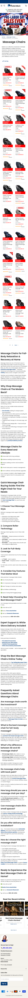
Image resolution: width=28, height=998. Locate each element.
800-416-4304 (7, 948)
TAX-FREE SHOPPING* (14, 1)
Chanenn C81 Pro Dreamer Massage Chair (20, 332)
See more (13, 930)
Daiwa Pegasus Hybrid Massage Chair (20, 197)
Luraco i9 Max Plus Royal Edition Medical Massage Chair (7, 244)
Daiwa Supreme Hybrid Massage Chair (7, 102)
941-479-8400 (8, 965)
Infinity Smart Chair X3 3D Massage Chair (19, 312)
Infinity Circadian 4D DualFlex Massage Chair (7, 173)
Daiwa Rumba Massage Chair (19, 172)
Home (3, 37)
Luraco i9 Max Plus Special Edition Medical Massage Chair (20, 102)
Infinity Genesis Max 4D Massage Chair (20, 219)
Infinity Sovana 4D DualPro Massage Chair (20, 78)
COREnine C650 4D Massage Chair (20, 126)
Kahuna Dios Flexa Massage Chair (7, 125)
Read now (13, 924)
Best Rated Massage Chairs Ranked (14, 919)
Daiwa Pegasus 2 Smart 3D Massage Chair (7, 332)
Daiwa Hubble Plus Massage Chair (19, 265)
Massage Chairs (11, 37)
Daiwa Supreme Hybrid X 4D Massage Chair (7, 78)
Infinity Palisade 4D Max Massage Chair (7, 150)
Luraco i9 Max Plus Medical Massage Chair (7, 265)
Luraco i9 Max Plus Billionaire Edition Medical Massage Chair (20, 244)
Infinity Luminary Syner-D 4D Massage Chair (7, 197)
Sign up (4, 983)
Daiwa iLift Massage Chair (7, 218)
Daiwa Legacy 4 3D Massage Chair (7, 312)
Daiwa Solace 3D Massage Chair (20, 287)
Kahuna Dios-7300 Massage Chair (19, 150)
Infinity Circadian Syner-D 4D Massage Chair (7, 288)
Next (16, 345)
